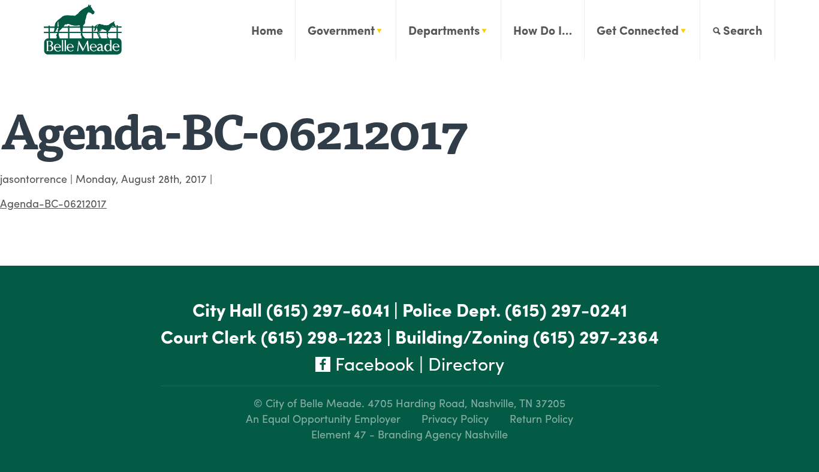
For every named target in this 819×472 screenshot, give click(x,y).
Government (341, 29)
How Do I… (542, 29)
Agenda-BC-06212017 (53, 203)
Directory (466, 363)
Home (267, 29)
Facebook (372, 363)
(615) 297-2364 (596, 336)
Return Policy (541, 418)
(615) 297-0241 (566, 309)
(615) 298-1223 (322, 336)
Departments (444, 29)
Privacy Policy (455, 418)
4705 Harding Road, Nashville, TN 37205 (466, 402)
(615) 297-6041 (328, 309)
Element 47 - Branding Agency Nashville (409, 433)
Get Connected (638, 29)
